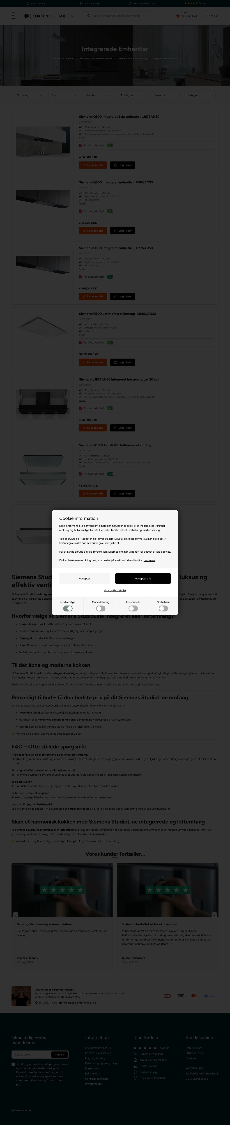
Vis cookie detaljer (115, 590)
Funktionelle (133, 602)
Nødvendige (67, 602)
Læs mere (149, 560)
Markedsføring (100, 602)
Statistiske (163, 602)
